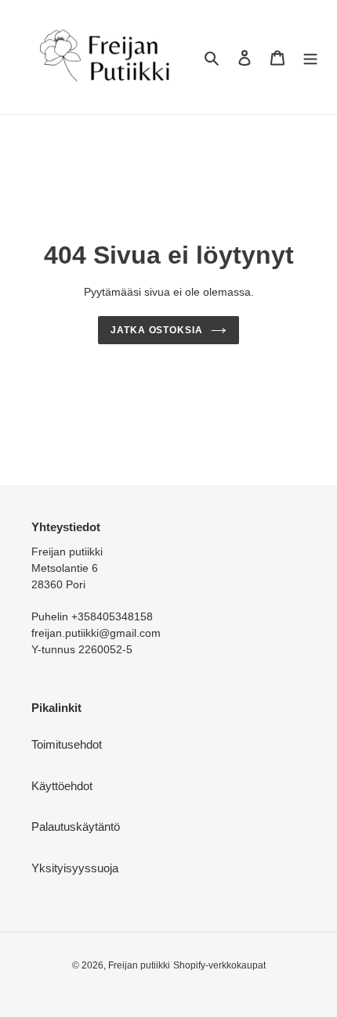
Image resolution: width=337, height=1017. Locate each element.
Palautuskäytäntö (75, 826)
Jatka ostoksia (157, 330)
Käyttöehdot (61, 785)
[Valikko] (310, 57)
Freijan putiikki (139, 965)
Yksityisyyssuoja (74, 868)
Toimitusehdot (66, 744)
